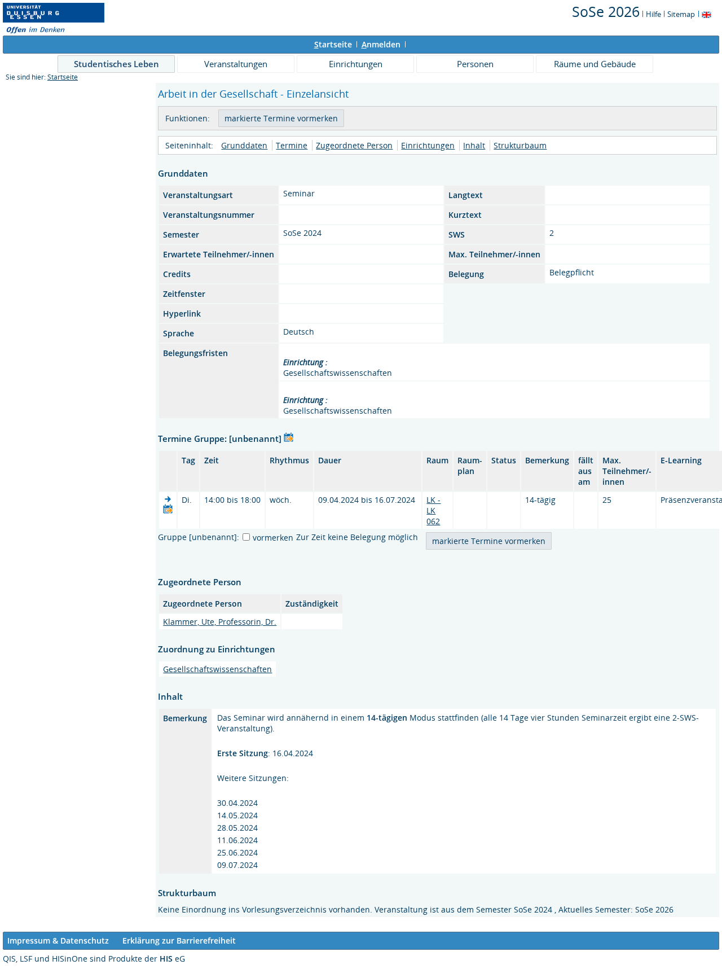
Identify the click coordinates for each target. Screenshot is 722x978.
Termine (291, 145)
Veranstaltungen (235, 63)
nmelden (381, 44)
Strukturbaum (520, 145)
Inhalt (474, 145)
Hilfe (653, 14)
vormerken (273, 537)
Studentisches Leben (116, 63)
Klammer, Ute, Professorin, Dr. (219, 621)
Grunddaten (244, 145)
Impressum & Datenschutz (58, 940)
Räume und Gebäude (595, 63)
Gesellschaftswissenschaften (217, 669)
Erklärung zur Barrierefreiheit (179, 940)
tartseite (333, 44)
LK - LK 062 (433, 510)
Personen (475, 63)
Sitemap (681, 14)
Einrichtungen (355, 63)
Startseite (62, 77)
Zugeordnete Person (354, 145)
